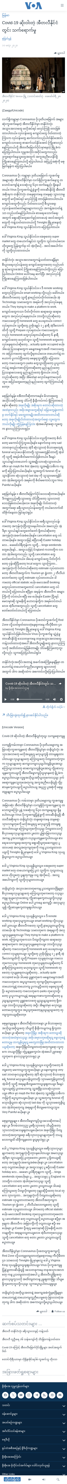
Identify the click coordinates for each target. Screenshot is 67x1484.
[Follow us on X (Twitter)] (13, 1395)
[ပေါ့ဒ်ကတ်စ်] (52, 1395)
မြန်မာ (5, 15)
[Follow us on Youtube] (21, 1395)
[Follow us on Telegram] (36, 1395)
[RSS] (44, 1395)
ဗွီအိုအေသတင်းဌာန (19, 688)
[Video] (30, 1479)
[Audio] (44, 1479)
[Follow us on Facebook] (5, 1395)
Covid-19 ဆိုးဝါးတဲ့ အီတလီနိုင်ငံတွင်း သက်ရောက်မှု (35, 683)
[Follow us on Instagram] (28, 1395)
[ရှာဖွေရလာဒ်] (58, 1479)
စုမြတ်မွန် (6, 38)
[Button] (59, 53)
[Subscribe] (60, 1395)
